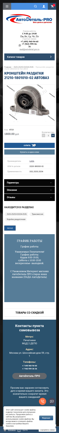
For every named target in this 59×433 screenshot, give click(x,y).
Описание (12, 190)
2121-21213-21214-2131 (24, 67)
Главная (7, 67)
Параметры (13, 182)
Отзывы (11, 197)
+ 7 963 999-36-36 (29, 369)
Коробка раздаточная (16, 219)
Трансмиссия (37, 214)
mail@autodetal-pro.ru (29, 49)
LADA (32, 161)
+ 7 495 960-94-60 (29, 366)
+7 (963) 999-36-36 (29, 45)
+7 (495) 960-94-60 (29, 41)
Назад (10, 228)
